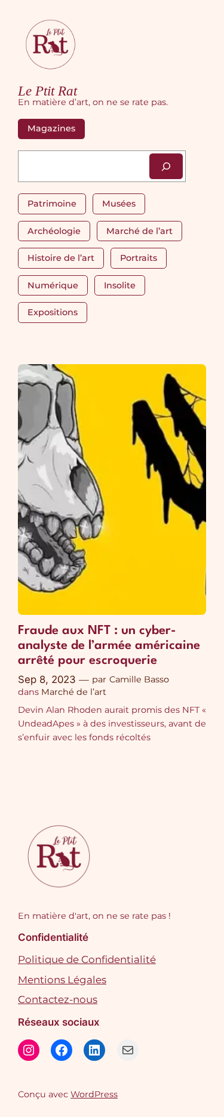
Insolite (120, 285)
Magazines (51, 128)
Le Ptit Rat (47, 91)
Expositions (52, 312)
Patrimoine (51, 203)
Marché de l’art (139, 231)
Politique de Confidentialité (87, 959)
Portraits (138, 258)
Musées (119, 203)
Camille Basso (139, 679)
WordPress (94, 1094)
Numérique (52, 285)
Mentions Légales (62, 980)
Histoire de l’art (60, 258)
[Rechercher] (166, 166)
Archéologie (54, 231)
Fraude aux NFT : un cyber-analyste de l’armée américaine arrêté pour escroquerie (109, 645)
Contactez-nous (57, 999)
